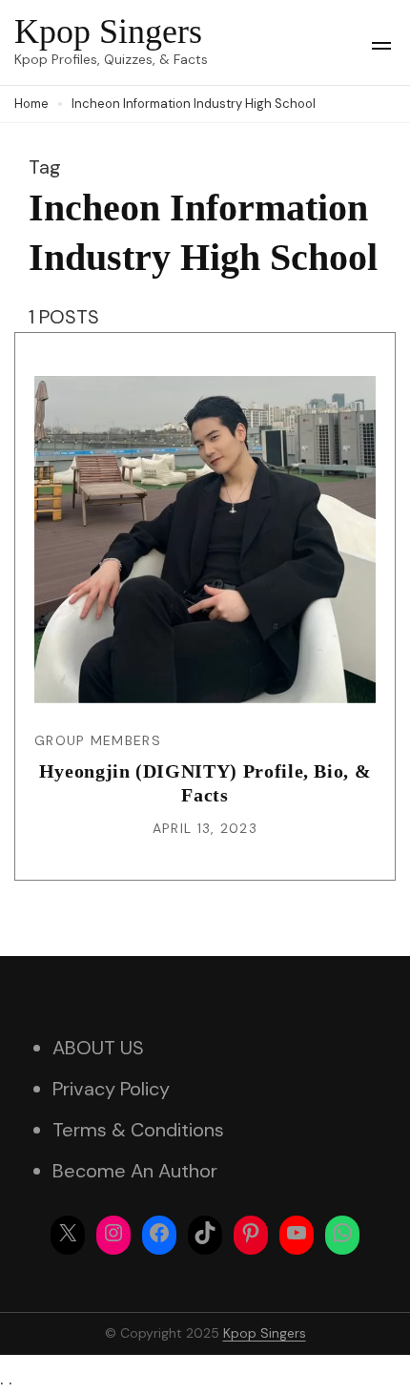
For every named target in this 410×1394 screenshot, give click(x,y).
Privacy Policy (111, 1088)
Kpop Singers (108, 31)
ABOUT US (98, 1047)
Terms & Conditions (138, 1129)
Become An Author (134, 1170)
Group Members (97, 740)
